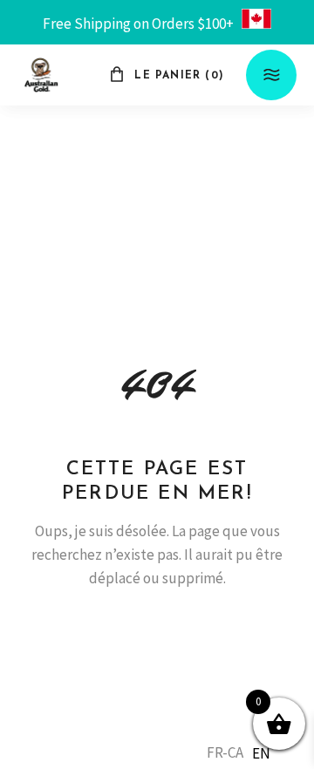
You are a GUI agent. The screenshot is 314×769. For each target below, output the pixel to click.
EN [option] (261, 753)
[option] (261, 753)
